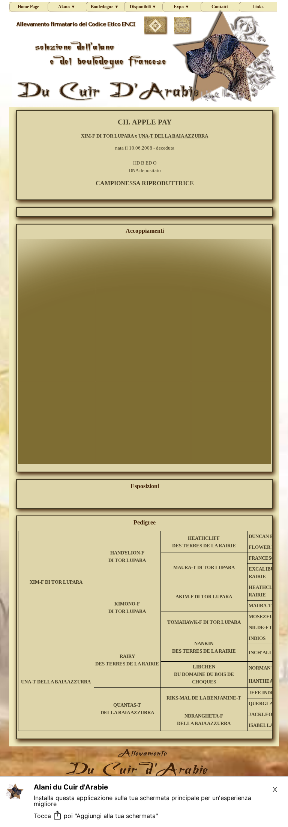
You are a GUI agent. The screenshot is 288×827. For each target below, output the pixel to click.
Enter (137, 381)
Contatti (220, 6)
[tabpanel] (144, 152)
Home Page (28, 6)
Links (258, 6)
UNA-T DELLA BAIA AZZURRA (173, 136)
